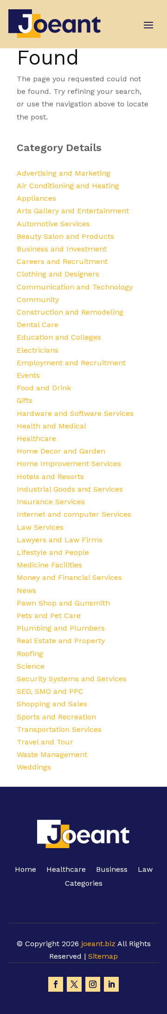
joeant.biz (98, 943)
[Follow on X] (74, 984)
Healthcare (66, 870)
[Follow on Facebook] (55, 984)
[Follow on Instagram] (92, 984)
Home (25, 870)
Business (112, 870)
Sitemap (103, 956)
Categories (84, 884)
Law (145, 870)
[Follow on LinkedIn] (111, 984)
